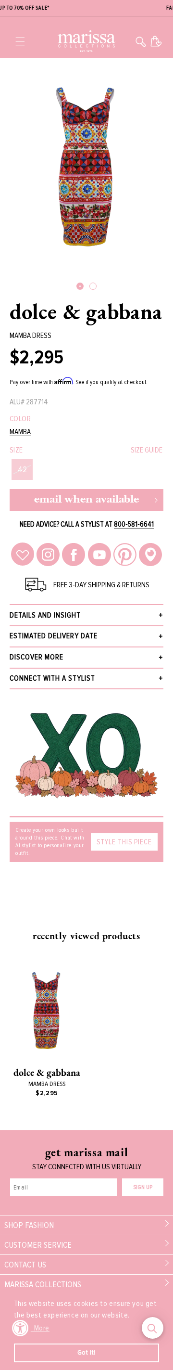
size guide (146, 450)
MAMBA (20, 432)
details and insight (45, 615)
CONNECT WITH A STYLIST (52, 678)
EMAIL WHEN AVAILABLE (86, 500)
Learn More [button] (32, 1328)
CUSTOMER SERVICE (38, 1245)
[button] (20, 41)
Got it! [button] (86, 1352)
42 (22, 469)
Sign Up (142, 1187)
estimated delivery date (54, 636)
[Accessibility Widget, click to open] (20, 1328)
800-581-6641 (134, 524)
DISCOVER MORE (36, 657)
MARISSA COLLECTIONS (42, 1284)
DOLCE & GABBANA (86, 311)
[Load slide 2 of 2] (92, 286)
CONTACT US (25, 1264)
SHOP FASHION (29, 1225)
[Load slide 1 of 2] (80, 286)
